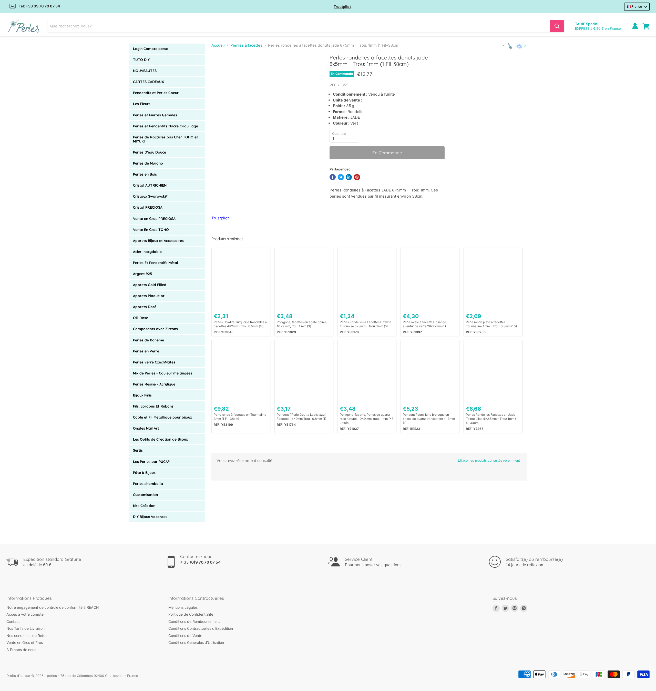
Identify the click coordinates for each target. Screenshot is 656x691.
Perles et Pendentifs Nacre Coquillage (165, 126)
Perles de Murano (148, 163)
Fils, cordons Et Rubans (153, 406)
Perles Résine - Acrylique (154, 384)
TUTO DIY (141, 59)
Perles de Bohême (148, 340)
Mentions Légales (183, 607)
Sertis (138, 450)
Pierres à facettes (246, 45)
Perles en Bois (145, 174)
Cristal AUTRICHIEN (150, 185)
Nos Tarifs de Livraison (25, 628)
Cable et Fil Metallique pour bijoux (162, 417)
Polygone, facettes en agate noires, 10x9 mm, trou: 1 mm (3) (302, 324)
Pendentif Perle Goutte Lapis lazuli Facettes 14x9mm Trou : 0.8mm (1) (301, 417)
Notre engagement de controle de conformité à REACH (52, 607)
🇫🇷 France (634, 6)
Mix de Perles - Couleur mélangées (162, 373)
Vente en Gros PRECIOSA (154, 218)
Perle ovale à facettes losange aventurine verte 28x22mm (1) (424, 324)
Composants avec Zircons (155, 329)
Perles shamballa (148, 483)
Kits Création (144, 505)
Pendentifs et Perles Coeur (156, 92)
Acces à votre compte (25, 614)
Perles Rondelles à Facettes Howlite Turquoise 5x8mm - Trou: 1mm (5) (365, 324)
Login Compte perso (150, 48)
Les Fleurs (141, 103)
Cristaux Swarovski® (150, 196)
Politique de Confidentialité (190, 614)
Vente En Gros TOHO (151, 229)
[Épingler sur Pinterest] (357, 177)
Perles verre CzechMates (154, 362)
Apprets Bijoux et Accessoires (158, 240)
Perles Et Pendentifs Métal (155, 262)
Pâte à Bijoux (144, 472)
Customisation (145, 494)
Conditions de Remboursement (194, 621)
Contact (13, 621)
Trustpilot (342, 6)
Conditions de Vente (185, 635)
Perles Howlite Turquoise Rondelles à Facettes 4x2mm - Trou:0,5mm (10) (240, 324)
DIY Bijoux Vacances (150, 516)
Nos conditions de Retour (27, 635)
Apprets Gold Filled (149, 284)
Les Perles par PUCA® (151, 461)
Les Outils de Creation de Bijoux (160, 439)
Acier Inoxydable (147, 251)
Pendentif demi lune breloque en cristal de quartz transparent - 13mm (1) (429, 419)
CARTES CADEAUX (148, 81)
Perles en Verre (146, 351)
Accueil (218, 45)
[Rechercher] (557, 26)
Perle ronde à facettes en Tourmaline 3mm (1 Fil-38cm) (240, 417)
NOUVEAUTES (145, 70)
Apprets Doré (144, 306)
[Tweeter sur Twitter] (341, 177)
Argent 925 (142, 273)
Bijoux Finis (142, 395)
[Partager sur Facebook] (333, 177)
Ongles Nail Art (146, 428)
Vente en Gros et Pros (24, 642)
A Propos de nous (21, 649)
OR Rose (140, 318)
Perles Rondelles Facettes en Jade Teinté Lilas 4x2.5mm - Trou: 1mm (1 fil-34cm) (492, 419)
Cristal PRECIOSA (147, 207)
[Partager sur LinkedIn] (349, 177)
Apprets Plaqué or (149, 295)
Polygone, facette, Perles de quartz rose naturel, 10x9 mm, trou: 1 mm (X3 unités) (367, 419)
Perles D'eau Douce (149, 152)
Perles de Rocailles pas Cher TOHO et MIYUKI (165, 139)
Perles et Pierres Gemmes (155, 115)
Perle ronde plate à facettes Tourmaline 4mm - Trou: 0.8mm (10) (491, 324)
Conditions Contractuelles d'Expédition (200, 628)
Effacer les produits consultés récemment (489, 460)
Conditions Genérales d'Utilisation (196, 642)
